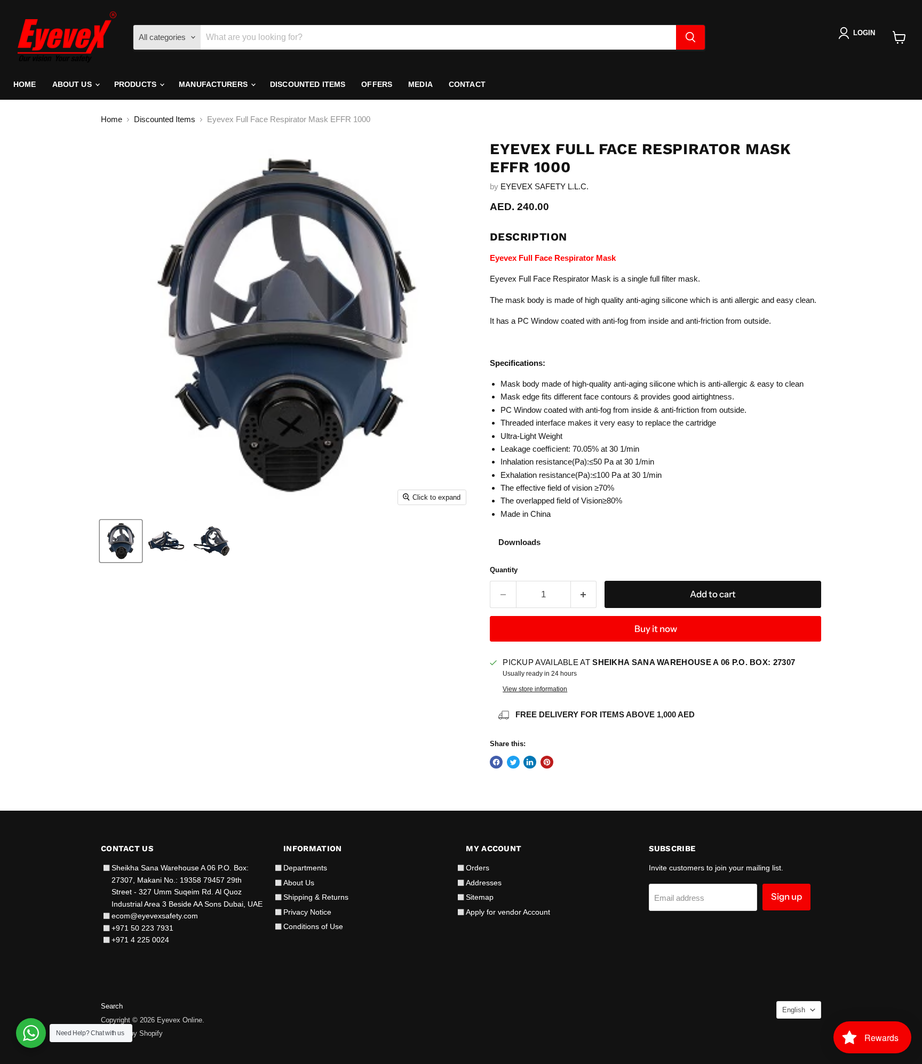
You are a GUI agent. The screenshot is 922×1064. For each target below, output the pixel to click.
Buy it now (655, 628)
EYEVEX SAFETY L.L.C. (544, 186)
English (793, 1010)
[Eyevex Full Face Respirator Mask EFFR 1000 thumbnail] (121, 541)
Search (112, 1006)
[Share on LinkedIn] (529, 762)
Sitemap (480, 897)
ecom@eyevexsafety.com (155, 915)
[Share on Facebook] (496, 762)
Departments (305, 867)
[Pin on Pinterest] (547, 762)
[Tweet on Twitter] (513, 762)
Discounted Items (307, 84)
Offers (376, 84)
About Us (73, 84)
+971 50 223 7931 (142, 928)
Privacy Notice (307, 912)
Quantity (504, 570)
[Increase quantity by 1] (584, 594)
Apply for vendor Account (508, 912)
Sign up (786, 896)
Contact (467, 84)
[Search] (690, 37)
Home (24, 84)
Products (136, 84)
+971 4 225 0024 (140, 939)
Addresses (484, 882)
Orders (477, 867)
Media (420, 84)
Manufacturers (214, 84)
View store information (535, 689)
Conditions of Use (313, 926)
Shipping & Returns (315, 897)
